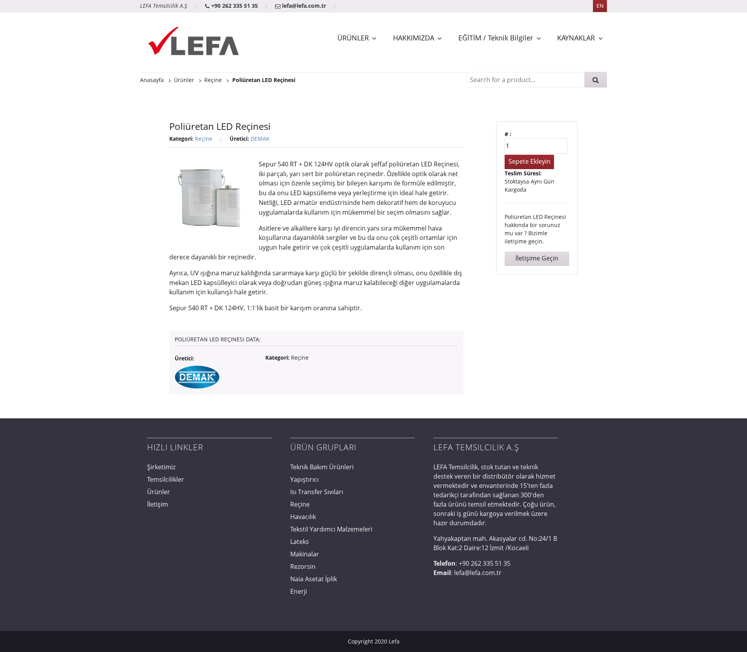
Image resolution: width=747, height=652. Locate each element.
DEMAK (260, 138)
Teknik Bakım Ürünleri (322, 467)
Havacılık (303, 516)
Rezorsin (303, 566)
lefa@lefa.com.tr (304, 5)
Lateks (299, 541)
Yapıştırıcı (304, 479)
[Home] (194, 42)
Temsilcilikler (165, 479)
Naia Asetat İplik (313, 579)
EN (600, 5)
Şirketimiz (161, 467)
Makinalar (304, 554)
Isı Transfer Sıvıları (316, 492)
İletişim (157, 504)
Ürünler (158, 492)
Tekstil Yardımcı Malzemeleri (331, 529)
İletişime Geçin (537, 258)
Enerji (298, 591)
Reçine (203, 138)
